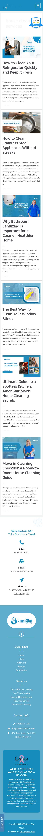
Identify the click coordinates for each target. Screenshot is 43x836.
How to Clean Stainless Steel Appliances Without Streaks (19, 145)
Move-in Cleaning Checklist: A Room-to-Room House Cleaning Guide (21, 470)
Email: (21, 567)
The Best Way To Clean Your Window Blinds (19, 314)
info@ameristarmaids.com (21, 571)
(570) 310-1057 (21, 552)
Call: (21, 548)
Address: (21, 586)
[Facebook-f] (21, 634)
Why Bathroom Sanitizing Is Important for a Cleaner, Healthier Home (18, 230)
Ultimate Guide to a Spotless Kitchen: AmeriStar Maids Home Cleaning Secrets (19, 390)
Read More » (7, 105)
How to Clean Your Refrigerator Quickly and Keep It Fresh (20, 67)
